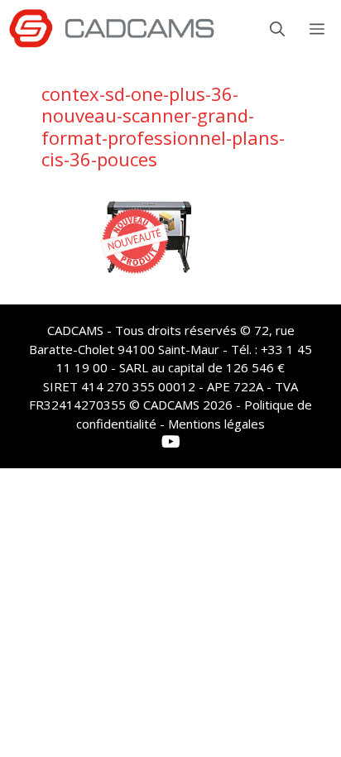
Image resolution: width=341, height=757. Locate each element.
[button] (277, 29)
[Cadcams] (111, 29)
